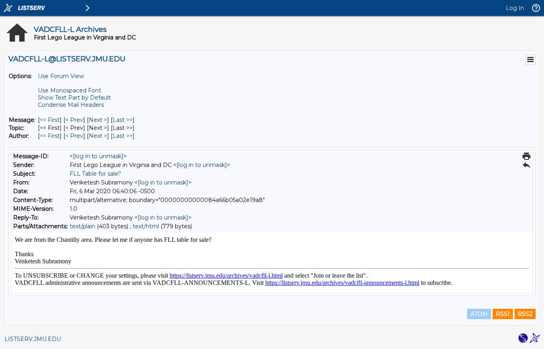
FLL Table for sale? (95, 173)
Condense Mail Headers (71, 104)
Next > (98, 120)
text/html (146, 226)
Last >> (123, 120)
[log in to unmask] (98, 156)
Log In (515, 8)
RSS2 (525, 314)
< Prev (74, 120)
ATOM (479, 314)
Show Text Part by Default (74, 97)
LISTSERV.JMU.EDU (32, 339)
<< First (50, 120)
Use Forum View (61, 76)
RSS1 (503, 314)
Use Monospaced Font (69, 90)
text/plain (82, 226)
